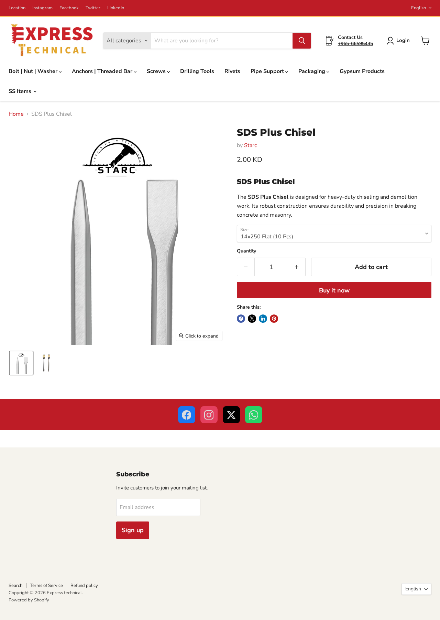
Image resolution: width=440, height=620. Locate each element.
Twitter (93, 8)
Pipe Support (268, 71)
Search (15, 585)
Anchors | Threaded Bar (103, 71)
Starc (250, 145)
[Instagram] (209, 414)
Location (17, 8)
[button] (399, 41)
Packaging (312, 71)
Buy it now (334, 290)
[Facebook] (186, 414)
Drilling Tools (197, 71)
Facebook (69, 8)
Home (16, 114)
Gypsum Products (362, 71)
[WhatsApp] (253, 414)
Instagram (42, 8)
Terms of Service (46, 585)
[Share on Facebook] (241, 318)
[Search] (302, 41)
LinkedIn (115, 8)
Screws (157, 71)
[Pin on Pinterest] (274, 318)
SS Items (21, 91)
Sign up (133, 530)
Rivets (232, 71)
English (418, 8)
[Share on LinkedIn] (263, 318)
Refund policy (84, 585)
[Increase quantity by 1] (297, 267)
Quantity (246, 251)
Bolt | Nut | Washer (34, 71)
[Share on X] (252, 318)
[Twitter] (231, 414)
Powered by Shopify (29, 600)
